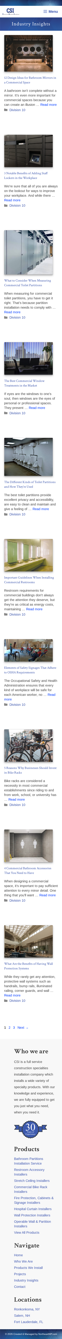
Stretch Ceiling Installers (32, 1181)
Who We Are (23, 1261)
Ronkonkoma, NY (27, 1309)
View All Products (26, 1232)
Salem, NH (22, 1315)
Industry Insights (26, 1280)
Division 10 (17, 110)
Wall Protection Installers (32, 1215)
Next (23, 1027)
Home (18, 1255)
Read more (48, 104)
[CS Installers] (10, 12)
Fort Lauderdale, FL (28, 1322)
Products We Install (28, 1268)
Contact (19, 1287)
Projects (20, 1274)
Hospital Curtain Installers (33, 1209)
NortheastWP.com (47, 1334)
